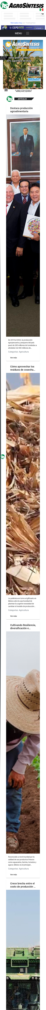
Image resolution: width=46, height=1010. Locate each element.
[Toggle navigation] (27, 33)
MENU (18, 33)
